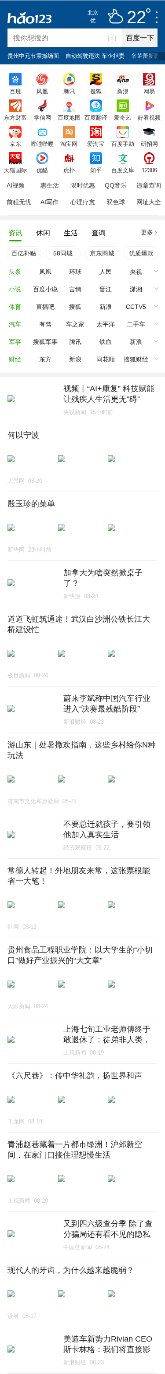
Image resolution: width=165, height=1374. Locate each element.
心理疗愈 (82, 201)
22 (136, 17)
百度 (15, 91)
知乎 (96, 170)
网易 (149, 91)
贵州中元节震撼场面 (33, 56)
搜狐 (96, 91)
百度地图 (69, 117)
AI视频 (16, 185)
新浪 (122, 91)
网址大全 (148, 201)
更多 (147, 232)
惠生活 (49, 185)
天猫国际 (15, 170)
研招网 (149, 144)
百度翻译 (95, 117)
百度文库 (122, 170)
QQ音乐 (116, 185)
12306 (149, 170)
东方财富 (15, 117)
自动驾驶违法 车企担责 (95, 56)
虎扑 (69, 170)
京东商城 (102, 253)
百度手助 (122, 144)
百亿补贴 (23, 253)
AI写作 (49, 201)
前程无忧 (19, 201)
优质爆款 (141, 253)
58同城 (63, 253)
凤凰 (42, 91)
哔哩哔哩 (42, 144)
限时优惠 (82, 185)
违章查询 (148, 185)
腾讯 (69, 91)
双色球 (115, 201)
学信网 (42, 117)
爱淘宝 (95, 144)
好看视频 (149, 117)
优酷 (42, 170)
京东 (15, 144)
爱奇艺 (122, 117)
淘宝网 (68, 144)
